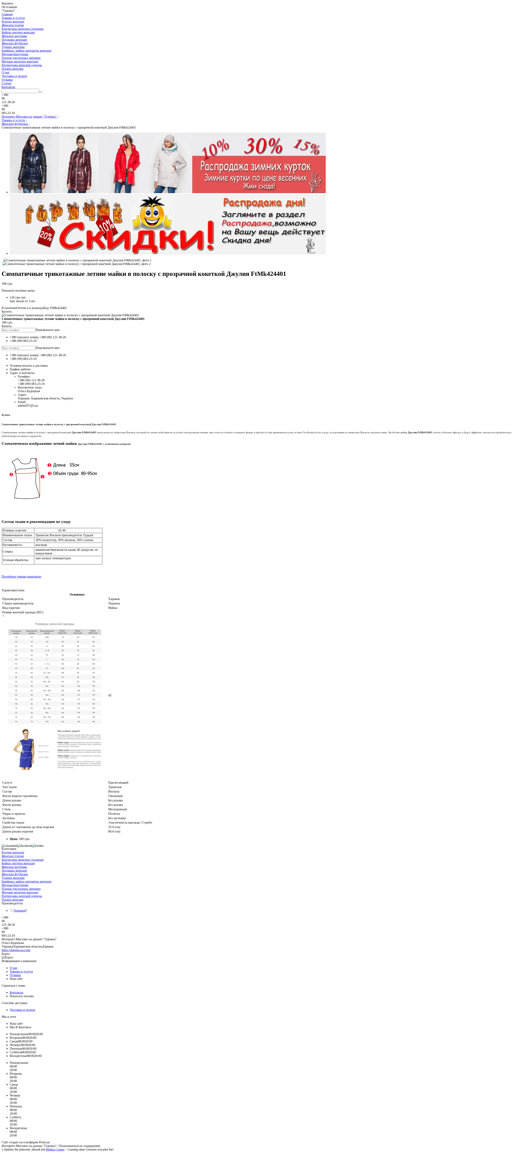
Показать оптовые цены (18, 290)
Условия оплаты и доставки (29, 365)
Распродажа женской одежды (22, 65)
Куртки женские (13, 21)
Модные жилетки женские (20, 61)
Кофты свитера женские (18, 32)
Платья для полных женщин (21, 58)
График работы (20, 369)
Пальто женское (12, 68)
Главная (7, 14)
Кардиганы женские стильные (23, 28)
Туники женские (13, 47)
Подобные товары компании (21, 576)
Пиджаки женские (14, 39)
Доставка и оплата (14, 76)
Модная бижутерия (15, 54)
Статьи (6, 83)
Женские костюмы (14, 36)
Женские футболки (15, 43)
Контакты (8, 87)
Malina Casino (55, 1149)
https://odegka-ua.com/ (16, 950)
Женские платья (13, 25)
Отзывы (7, 79)
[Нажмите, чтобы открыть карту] (258, 957)
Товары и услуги (13, 18)
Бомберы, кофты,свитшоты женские (26, 50)
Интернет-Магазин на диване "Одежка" (30, 116)
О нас (5, 72)
